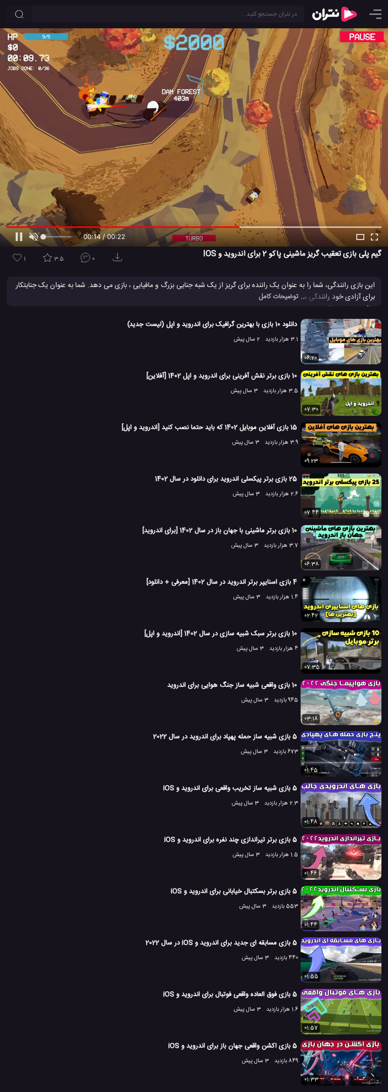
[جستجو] (19, 14)
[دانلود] (119, 260)
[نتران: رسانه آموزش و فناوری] (334, 14)
